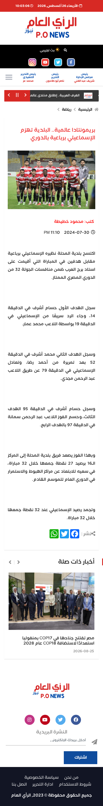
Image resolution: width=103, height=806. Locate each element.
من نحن (71, 778)
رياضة (66, 110)
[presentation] (18, 562)
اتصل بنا (19, 784)
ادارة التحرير (42, 784)
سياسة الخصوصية (41, 778)
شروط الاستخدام (75, 784)
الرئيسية (85, 110)
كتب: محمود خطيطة (74, 222)
